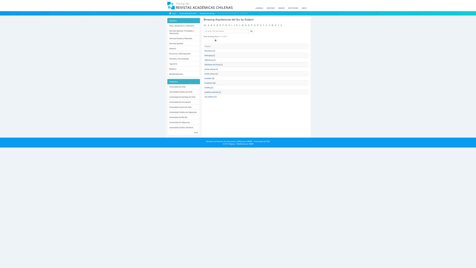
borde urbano (210, 73)
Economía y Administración (180, 53)
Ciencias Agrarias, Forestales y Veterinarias (181, 32)
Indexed (281, 8)
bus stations (209, 96)
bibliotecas (209, 60)
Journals (259, 8)
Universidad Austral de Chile (180, 107)
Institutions (293, 8)
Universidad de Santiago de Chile (182, 97)
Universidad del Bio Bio (178, 117)
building (208, 87)
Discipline (271, 8)
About (304, 8)
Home (174, 13)
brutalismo (209, 83)
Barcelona (209, 51)
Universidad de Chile (177, 86)
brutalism (208, 78)
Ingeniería (173, 64)
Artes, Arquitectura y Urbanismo (181, 25)
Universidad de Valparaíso (179, 122)
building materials (211, 92)
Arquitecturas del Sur (207, 13)
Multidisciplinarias (176, 74)
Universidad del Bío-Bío (187, 13)
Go (251, 31)
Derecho (172, 48)
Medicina (172, 69)
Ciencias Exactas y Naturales (180, 38)
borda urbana (210, 69)
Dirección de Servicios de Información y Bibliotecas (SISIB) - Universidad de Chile (238, 141)
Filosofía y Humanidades (179, 58)
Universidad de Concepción (180, 102)
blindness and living (212, 64)
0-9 (205, 25)
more (196, 132)
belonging (208, 55)
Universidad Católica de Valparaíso (183, 112)
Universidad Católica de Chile (180, 92)
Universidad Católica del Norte (181, 127)
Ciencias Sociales (176, 43)
